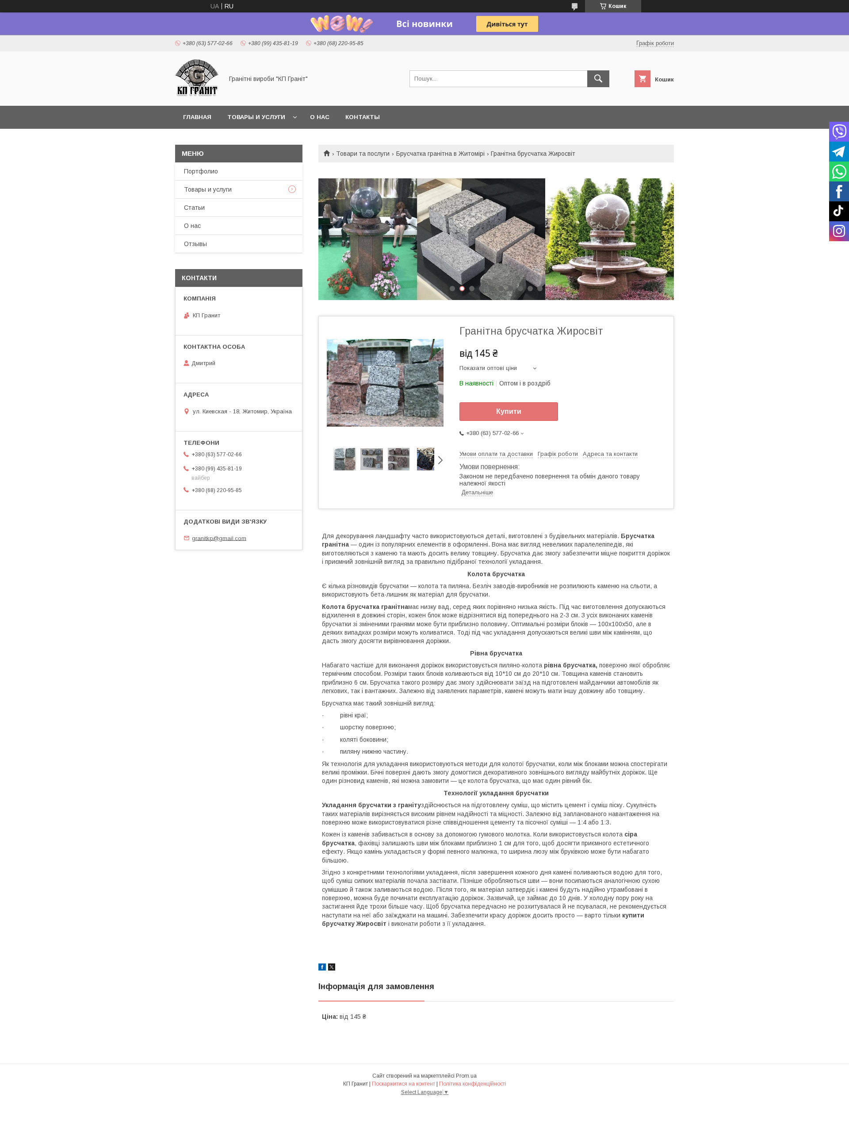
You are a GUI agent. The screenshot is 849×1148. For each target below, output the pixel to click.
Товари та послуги (363, 153)
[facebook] (322, 968)
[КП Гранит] (196, 94)
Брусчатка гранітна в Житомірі (440, 153)
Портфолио (201, 171)
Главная (197, 117)
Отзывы (195, 243)
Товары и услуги (256, 117)
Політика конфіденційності (472, 1084)
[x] (331, 968)
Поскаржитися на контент (403, 1084)
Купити (508, 411)
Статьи (194, 207)
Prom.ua (466, 1076)
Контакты (362, 117)
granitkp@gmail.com (219, 538)
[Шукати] (598, 78)
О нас (319, 117)
